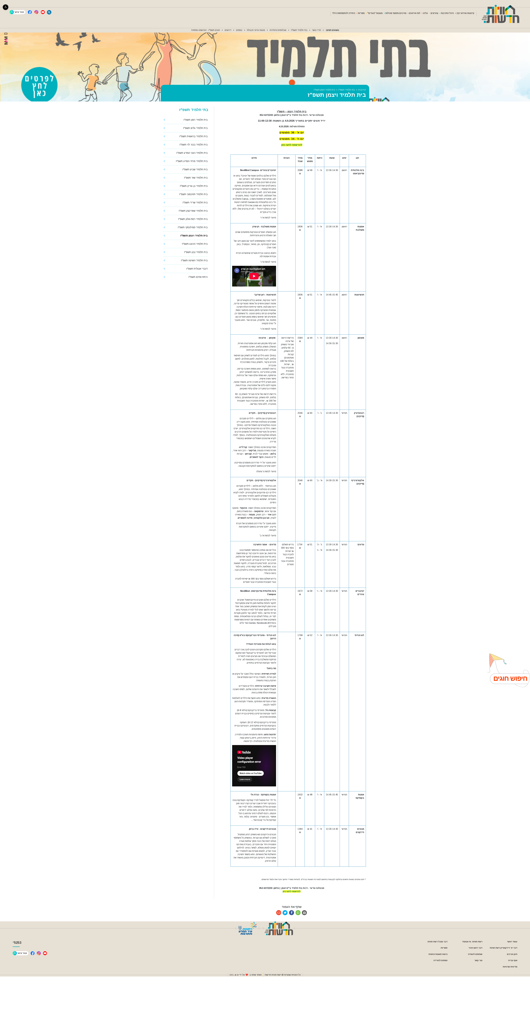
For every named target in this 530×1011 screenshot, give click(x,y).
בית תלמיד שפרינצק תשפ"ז (193, 210)
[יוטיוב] (42, 12)
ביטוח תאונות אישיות (438, 954)
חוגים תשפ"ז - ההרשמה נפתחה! (205, 30)
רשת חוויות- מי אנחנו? (472, 941)
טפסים (239, 30)
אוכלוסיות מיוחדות (278, 30)
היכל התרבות (447, 13)
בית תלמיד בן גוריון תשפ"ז (194, 186)
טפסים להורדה (440, 960)
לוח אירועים (414, 13)
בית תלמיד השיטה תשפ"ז (194, 260)
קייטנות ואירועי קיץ (465, 13)
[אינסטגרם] (36, 12)
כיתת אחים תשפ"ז (198, 277)
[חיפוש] (49, 12)
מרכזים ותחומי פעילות (395, 13)
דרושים (228, 30)
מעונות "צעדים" (375, 13)
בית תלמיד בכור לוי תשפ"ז (194, 144)
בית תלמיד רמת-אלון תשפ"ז (193, 219)
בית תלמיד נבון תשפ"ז (196, 252)
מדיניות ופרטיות (510, 967)
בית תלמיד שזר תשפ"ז (196, 177)
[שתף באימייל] (279, 913)
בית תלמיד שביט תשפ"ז (195, 169)
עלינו (425, 13)
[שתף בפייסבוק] (292, 913)
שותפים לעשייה (475, 954)
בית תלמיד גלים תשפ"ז (195, 128)
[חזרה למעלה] (506, 670)
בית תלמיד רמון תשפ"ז (196, 119)
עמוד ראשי (512, 941)
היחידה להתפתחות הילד (343, 13)
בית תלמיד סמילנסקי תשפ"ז (193, 227)
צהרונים (434, 13)
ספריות (361, 13)
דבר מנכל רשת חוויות (437, 941)
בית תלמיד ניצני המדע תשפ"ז (192, 153)
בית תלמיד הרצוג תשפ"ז (195, 244)
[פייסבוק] (29, 12)
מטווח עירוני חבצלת (256, 30)
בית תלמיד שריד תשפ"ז (195, 202)
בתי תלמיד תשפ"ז (299, 30)
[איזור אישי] (17, 12)
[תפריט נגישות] (5, 7)
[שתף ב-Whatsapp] (298, 913)
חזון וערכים (512, 954)
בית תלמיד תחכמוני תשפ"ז (193, 194)
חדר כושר (316, 30)
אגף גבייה (512, 960)
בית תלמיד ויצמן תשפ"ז (194, 235)
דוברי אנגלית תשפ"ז (197, 268)
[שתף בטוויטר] (285, 913)
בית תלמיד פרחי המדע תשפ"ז (192, 161)
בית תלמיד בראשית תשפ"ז (193, 136)
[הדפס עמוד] (304, 913)
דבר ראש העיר (475, 948)
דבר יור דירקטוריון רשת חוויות (503, 948)
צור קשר (478, 960)
